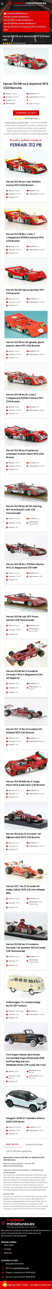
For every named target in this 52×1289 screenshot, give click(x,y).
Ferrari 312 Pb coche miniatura (19, 23)
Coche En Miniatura (16, 13)
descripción (12, 1144)
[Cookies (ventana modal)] (5, 1284)
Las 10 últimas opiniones (19, 1151)
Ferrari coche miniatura (16, 16)
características (34, 1144)
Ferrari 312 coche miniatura (17, 20)
